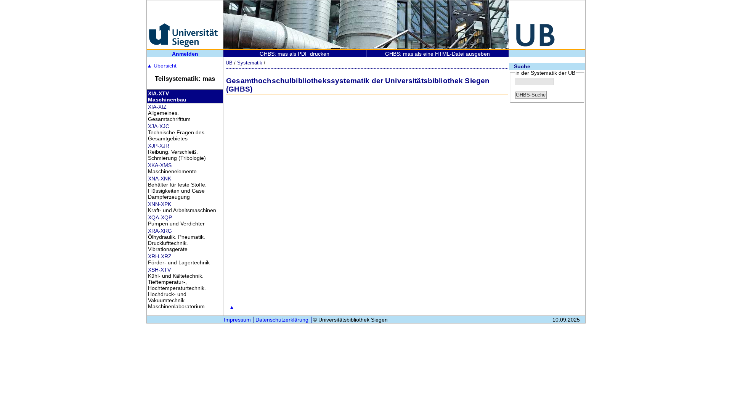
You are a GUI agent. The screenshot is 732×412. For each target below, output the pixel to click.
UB (229, 63)
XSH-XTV (159, 270)
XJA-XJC (158, 126)
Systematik (249, 63)
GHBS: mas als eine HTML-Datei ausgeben (437, 54)
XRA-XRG (160, 231)
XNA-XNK (159, 178)
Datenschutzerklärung (281, 320)
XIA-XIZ (157, 107)
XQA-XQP (160, 217)
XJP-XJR (158, 146)
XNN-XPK (159, 204)
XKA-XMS (160, 165)
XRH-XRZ (160, 256)
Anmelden (185, 54)
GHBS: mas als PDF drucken (294, 54)
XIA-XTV (158, 93)
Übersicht (162, 66)
